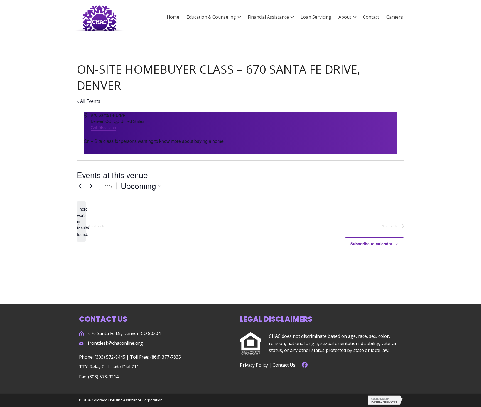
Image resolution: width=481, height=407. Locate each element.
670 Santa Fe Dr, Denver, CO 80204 (124, 333)
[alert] (81, 221)
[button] (239, 17)
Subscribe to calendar (371, 243)
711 (135, 367)
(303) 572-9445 (110, 357)
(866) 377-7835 (165, 357)
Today (107, 185)
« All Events (88, 101)
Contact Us (284, 365)
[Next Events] (91, 186)
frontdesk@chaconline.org (115, 343)
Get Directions (103, 127)
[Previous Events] (80, 186)
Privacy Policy (254, 365)
